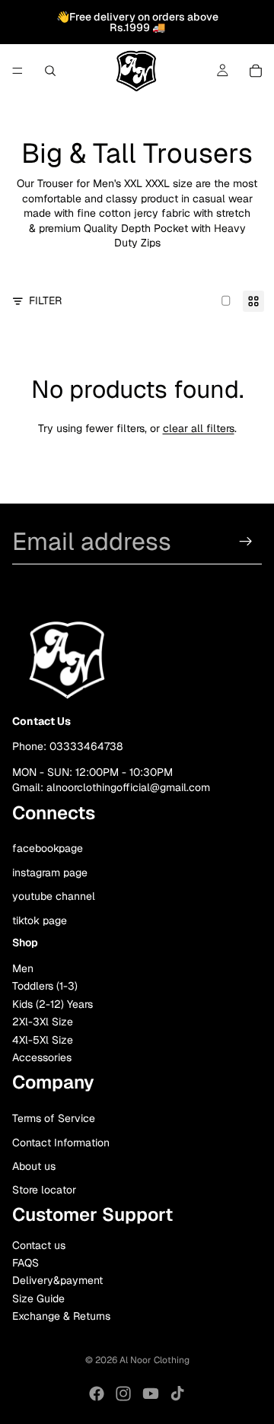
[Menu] (17, 70)
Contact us (38, 1244)
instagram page (50, 872)
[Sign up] (246, 542)
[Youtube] (151, 1393)
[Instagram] (123, 1393)
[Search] (50, 70)
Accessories (42, 1057)
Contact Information (61, 1142)
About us (34, 1166)
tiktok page (39, 920)
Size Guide (38, 1298)
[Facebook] (97, 1393)
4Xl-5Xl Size (42, 1040)
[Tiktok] (177, 1393)
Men (22, 968)
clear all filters (198, 428)
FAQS (25, 1263)
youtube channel (53, 896)
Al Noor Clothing (154, 1360)
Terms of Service (53, 1118)
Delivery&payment (57, 1280)
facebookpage (47, 848)
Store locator (44, 1190)
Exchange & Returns (61, 1316)
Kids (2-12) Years (52, 1004)
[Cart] (255, 70)
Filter (45, 300)
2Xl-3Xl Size (42, 1021)
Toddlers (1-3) (45, 986)
